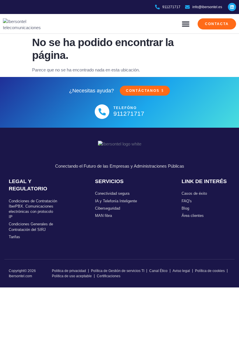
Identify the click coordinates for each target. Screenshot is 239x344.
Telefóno (125, 108)
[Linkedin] (232, 7)
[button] (186, 24)
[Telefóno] (102, 111)
